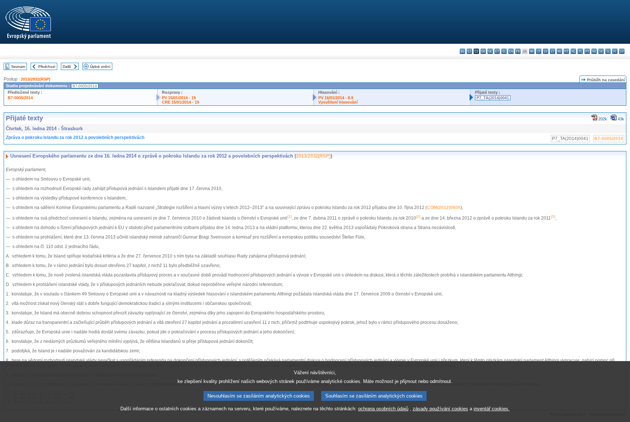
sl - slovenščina (608, 51)
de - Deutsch (490, 51)
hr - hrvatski (531, 51)
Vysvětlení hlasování (338, 102)
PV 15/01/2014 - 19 (179, 98)
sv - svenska (622, 51)
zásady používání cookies (440, 408)
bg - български (462, 51)
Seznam (18, 67)
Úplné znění (100, 67)
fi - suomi (615, 51)
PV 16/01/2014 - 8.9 (335, 98)
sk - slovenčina (601, 51)
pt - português (587, 51)
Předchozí (46, 67)
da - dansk (483, 51)
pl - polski (580, 51)
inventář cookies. (492, 408)
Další (67, 67)
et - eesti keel (497, 51)
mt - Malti (566, 51)
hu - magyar (559, 51)
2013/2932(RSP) (35, 79)
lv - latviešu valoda (545, 51)
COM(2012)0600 (443, 207)
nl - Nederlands (573, 51)
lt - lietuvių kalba (552, 51)
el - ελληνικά (504, 51)
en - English (511, 51)
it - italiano (538, 51)
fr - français (518, 51)
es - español (469, 51)
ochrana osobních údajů (383, 408)
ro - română (594, 51)
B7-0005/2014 (20, 98)
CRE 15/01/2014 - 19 (180, 102)
